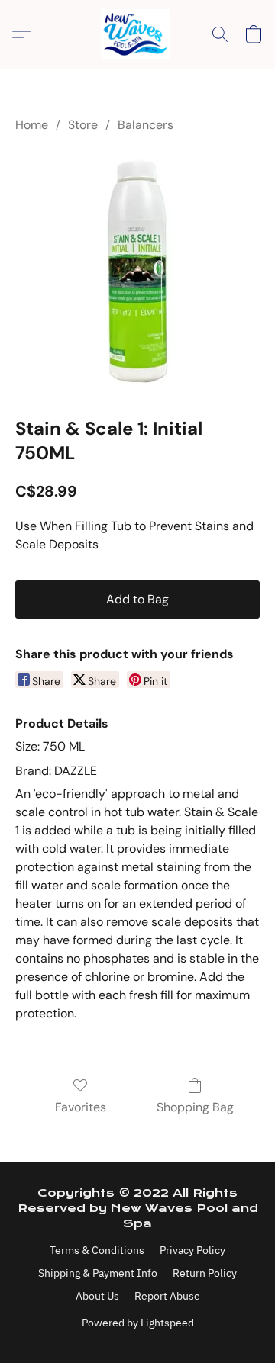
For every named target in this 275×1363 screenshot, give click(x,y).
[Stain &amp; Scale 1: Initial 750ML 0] (137, 271)
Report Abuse (167, 1296)
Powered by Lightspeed (138, 1322)
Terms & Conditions (97, 1250)
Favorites (80, 1107)
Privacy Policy (192, 1250)
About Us (97, 1296)
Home (31, 125)
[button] (137, 34)
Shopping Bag (195, 1107)
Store (83, 125)
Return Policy (205, 1273)
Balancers (145, 125)
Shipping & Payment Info (97, 1273)
